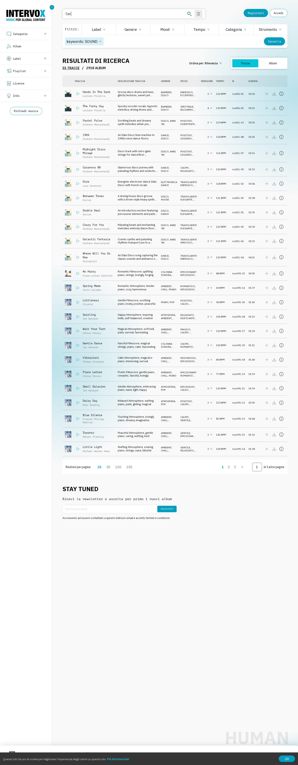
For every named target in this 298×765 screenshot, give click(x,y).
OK (287, 759)
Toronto (88, 432)
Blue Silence (92, 415)
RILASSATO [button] (187, 170)
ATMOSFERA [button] (168, 314)
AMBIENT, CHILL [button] (166, 288)
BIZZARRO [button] (186, 109)
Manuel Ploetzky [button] (93, 436)
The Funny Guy (93, 106)
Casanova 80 (92, 167)
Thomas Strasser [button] (93, 361)
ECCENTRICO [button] (188, 95)
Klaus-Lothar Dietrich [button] (98, 275)
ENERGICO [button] (186, 92)
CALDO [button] (184, 303)
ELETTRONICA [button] (169, 182)
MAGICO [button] (185, 329)
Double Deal (92, 210)
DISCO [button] (165, 95)
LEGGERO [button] (186, 138)
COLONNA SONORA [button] (166, 273)
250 (129, 467)
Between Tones (93, 196)
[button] (98, 29)
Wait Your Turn (94, 328)
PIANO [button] (172, 289)
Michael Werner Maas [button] (96, 451)
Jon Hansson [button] (90, 318)
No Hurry (89, 271)
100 (118, 467)
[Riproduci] (78, 93)
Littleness (91, 300)
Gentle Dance (92, 343)
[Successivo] (242, 467)
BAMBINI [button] (166, 92)
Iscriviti (167, 508)
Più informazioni (118, 759)
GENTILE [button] (185, 420)
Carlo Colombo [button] (92, 289)
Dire (86, 181)
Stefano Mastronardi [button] (96, 124)
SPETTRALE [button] (187, 106)
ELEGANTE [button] (186, 199)
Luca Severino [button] (92, 185)
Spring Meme (92, 285)
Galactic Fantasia (96, 239)
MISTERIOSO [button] (188, 357)
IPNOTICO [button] (186, 242)
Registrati (256, 13)
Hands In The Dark (96, 92)
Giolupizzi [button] (90, 261)
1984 (86, 135)
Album (273, 63)
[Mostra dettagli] (281, 93)
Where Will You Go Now (96, 255)
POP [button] (172, 302)
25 (100, 467)
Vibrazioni (91, 357)
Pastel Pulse (92, 120)
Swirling (89, 314)
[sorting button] (206, 63)
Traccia (245, 63)
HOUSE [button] (165, 199)
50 (108, 467)
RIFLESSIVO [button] (187, 275)
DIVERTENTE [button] (187, 124)
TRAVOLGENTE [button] (188, 182)
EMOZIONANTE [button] (189, 271)
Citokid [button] (88, 304)
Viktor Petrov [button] (92, 333)
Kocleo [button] (87, 200)
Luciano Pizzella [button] (94, 96)
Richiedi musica (26, 111)
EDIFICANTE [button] (187, 318)
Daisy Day (90, 400)
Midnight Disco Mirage (94, 151)
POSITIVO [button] (186, 120)
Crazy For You (93, 224)
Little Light (92, 447)
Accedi (278, 13)
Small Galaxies (94, 386)
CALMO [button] (184, 167)
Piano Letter (92, 372)
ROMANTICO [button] (187, 286)
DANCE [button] (165, 135)
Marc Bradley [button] (91, 404)
